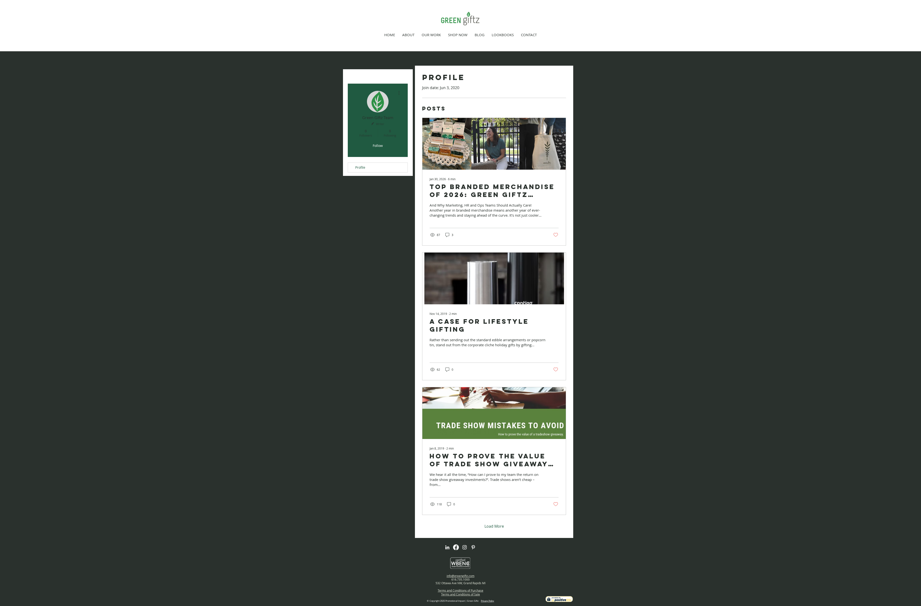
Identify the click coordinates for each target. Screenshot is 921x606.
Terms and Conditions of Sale (460, 594)
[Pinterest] (473, 547)
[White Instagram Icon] (464, 547)
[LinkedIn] (447, 547)
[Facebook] (456, 547)
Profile (360, 167)
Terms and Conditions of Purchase (460, 590)
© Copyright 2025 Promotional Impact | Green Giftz (460, 601)
